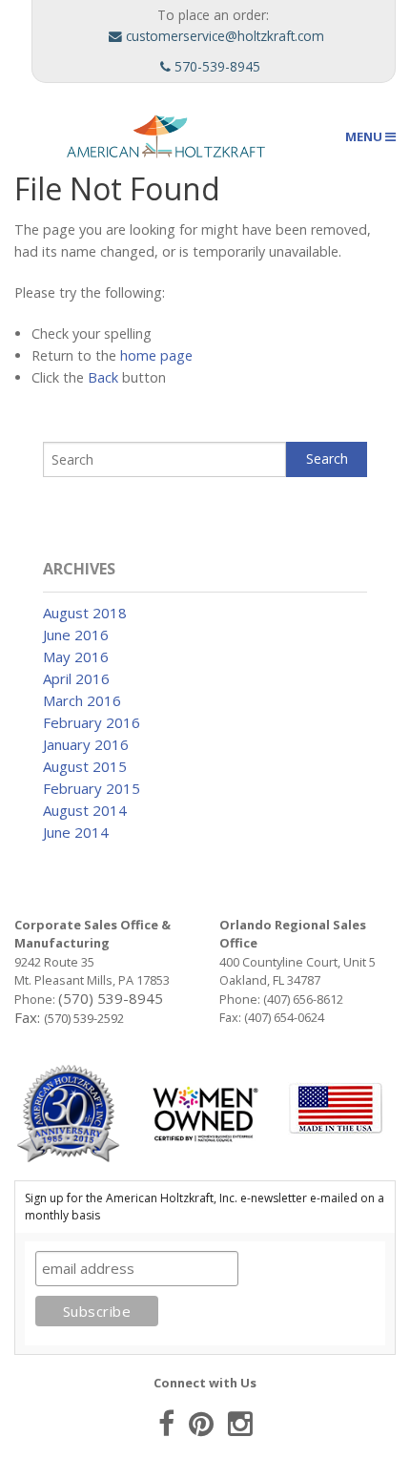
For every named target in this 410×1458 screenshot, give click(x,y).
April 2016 (76, 678)
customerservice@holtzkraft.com (223, 36)
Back (103, 377)
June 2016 (76, 634)
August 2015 (85, 766)
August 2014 (85, 810)
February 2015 (91, 788)
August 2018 (85, 612)
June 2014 (76, 832)
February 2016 (91, 722)
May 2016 (76, 656)
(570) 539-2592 (84, 1018)
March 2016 (82, 700)
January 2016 (86, 744)
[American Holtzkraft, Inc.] (142, 134)
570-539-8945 (215, 66)
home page (156, 355)
